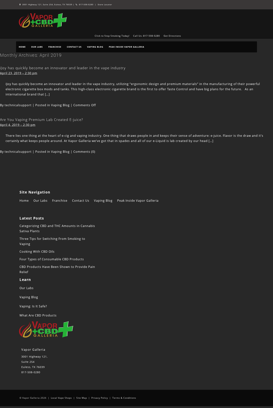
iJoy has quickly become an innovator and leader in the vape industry (63, 67)
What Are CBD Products (38, 315)
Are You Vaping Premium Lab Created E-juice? (41, 119)
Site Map (81, 397)
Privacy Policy (99, 397)
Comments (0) (84, 152)
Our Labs (37, 46)
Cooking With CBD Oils (37, 251)
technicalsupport (18, 105)
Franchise (54, 46)
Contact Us (74, 46)
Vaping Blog (95, 46)
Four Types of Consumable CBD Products (52, 259)
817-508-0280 (85, 4)
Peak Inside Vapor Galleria (126, 46)
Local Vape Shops (61, 397)
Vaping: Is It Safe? (33, 306)
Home (22, 46)
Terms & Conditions (124, 397)
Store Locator (105, 4)
